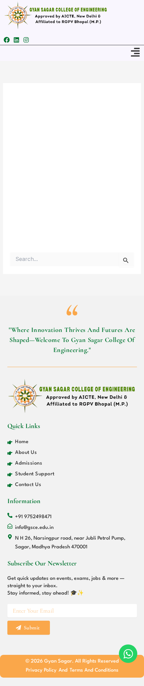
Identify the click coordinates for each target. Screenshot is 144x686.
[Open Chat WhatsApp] (128, 653)
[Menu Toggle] (135, 52)
